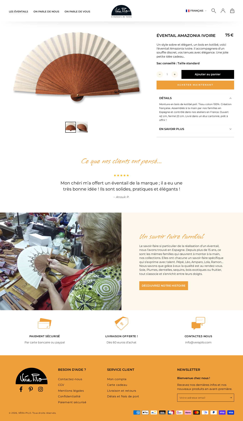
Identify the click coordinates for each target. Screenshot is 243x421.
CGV (61, 385)
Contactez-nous (70, 379)
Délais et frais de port (123, 396)
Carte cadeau (117, 385)
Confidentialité (69, 396)
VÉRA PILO (24, 413)
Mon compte (117, 379)
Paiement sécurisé (72, 402)
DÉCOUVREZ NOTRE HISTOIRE (164, 285)
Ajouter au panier (208, 74)
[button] (213, 11)
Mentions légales (71, 390)
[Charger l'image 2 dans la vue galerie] (82, 127)
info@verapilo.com (198, 342)
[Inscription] (232, 397)
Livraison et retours (121, 390)
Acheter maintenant (195, 84)
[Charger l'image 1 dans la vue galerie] (70, 127)
